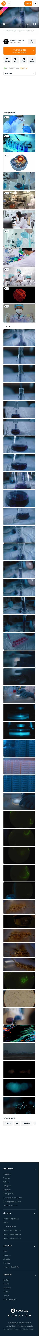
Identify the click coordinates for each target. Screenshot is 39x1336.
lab (16, 1122)
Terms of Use (8, 1328)
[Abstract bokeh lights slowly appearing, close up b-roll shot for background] (19, 1068)
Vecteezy (6, 1177)
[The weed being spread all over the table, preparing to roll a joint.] (19, 906)
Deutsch (6, 1291)
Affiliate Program (9, 1225)
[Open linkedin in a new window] (15, 1314)
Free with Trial (19, 50)
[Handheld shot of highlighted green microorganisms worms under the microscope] (19, 818)
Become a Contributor (11, 1266)
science (8, 1122)
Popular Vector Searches (12, 1229)
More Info (8, 72)
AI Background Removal (12, 1201)
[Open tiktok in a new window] (22, 1314)
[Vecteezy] (3, 3)
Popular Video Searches (12, 1237)
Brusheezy (7, 1173)
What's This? (23, 68)
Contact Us (7, 1254)
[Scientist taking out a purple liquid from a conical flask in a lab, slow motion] (19, 426)
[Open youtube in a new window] (29, 1314)
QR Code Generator (10, 1205)
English (6, 1279)
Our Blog (6, 1262)
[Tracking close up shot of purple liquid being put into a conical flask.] (19, 568)
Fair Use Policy (29, 1328)
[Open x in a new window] (26, 1314)
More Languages (9, 1298)
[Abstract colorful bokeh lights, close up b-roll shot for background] (19, 1086)
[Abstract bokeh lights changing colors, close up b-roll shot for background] (19, 1104)
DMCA (5, 1222)
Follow (32, 43)
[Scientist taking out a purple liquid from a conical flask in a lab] (19, 479)
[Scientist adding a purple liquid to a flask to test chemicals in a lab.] (19, 444)
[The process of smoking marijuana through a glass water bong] (19, 920)
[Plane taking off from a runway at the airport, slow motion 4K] (19, 1050)
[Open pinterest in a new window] (19, 1314)
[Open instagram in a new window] (12, 1314)
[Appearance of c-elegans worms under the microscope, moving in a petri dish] (19, 1015)
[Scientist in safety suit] (19, 199)
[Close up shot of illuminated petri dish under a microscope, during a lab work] (19, 711)
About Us (6, 1258)
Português (7, 1287)
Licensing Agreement (11, 1218)
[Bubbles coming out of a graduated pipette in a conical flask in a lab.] (19, 497)
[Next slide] (30, 1122)
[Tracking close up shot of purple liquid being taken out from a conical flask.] (19, 533)
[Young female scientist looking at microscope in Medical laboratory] (19, 218)
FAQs (5, 1250)
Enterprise (7, 1185)
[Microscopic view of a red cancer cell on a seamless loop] (19, 294)
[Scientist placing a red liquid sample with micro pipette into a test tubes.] (19, 640)
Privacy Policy (18, 1328)
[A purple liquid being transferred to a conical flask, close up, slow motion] (19, 622)
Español (6, 1283)
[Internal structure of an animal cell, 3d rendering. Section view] (19, 161)
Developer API (8, 1193)
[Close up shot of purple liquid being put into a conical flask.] (19, 604)
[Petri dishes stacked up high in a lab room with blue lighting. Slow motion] (19, 747)
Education (7, 1189)
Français (6, 1295)
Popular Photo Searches (12, 1233)
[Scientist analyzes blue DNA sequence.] (19, 312)
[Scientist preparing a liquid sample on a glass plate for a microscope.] (19, 658)
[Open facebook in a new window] (8, 1314)
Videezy (6, 1181)
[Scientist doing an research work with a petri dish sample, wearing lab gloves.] (19, 693)
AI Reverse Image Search (12, 1197)
